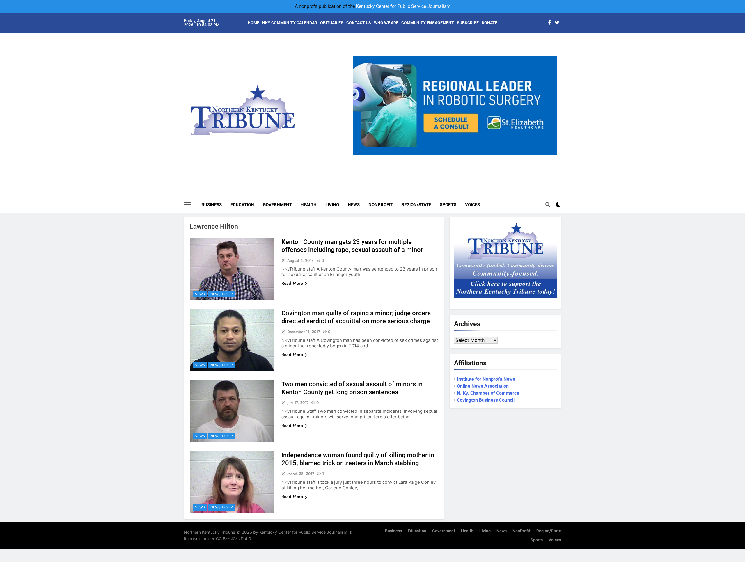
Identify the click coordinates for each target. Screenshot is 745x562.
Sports (448, 204)
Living (332, 204)
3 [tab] (457, 158)
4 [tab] (467, 158)
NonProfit (380, 204)
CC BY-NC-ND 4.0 (233, 538)
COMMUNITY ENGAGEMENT (427, 22)
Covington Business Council (486, 400)
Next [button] (550, 155)
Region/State (416, 204)
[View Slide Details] (455, 105)
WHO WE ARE (386, 22)
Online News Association (483, 386)
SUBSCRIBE (468, 22)
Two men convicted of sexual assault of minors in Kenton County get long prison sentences (352, 388)
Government (277, 204)
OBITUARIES (331, 22)
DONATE (489, 22)
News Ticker (221, 294)
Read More (292, 283)
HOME (253, 22)
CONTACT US (358, 22)
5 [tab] (478, 158)
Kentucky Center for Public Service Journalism (403, 6)
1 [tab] (435, 158)
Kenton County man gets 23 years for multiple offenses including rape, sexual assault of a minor (352, 245)
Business (211, 204)
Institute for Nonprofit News (486, 379)
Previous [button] (359, 155)
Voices (472, 204)
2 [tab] (446, 158)
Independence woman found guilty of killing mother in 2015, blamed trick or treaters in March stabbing (357, 459)
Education (242, 204)
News (354, 204)
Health (309, 204)
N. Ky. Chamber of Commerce (488, 393)
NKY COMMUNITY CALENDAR (289, 22)
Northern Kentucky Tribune (209, 532)
